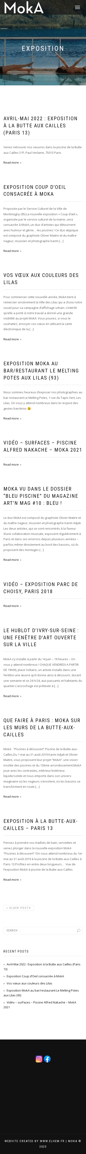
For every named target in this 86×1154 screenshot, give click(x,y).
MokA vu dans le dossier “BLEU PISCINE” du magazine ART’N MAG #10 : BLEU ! (40, 496)
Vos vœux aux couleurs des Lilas (29, 983)
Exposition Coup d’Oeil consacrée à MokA (35, 976)
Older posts (18, 908)
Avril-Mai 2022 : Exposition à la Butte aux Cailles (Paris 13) (40, 126)
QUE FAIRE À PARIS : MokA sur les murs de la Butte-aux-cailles (41, 728)
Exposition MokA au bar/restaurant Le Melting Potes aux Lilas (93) (41, 371)
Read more (11, 162)
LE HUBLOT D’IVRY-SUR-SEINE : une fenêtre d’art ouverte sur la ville (41, 638)
